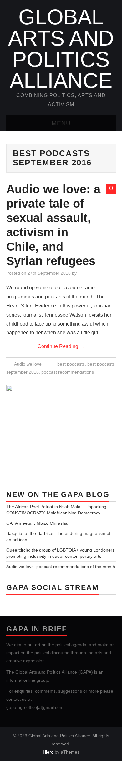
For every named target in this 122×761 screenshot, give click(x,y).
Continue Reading (61, 346)
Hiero (48, 751)
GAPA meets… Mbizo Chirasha (37, 523)
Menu (61, 123)
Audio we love (28, 363)
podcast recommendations (67, 372)
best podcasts (71, 363)
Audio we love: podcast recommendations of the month (60, 566)
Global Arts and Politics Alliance (61, 48)
